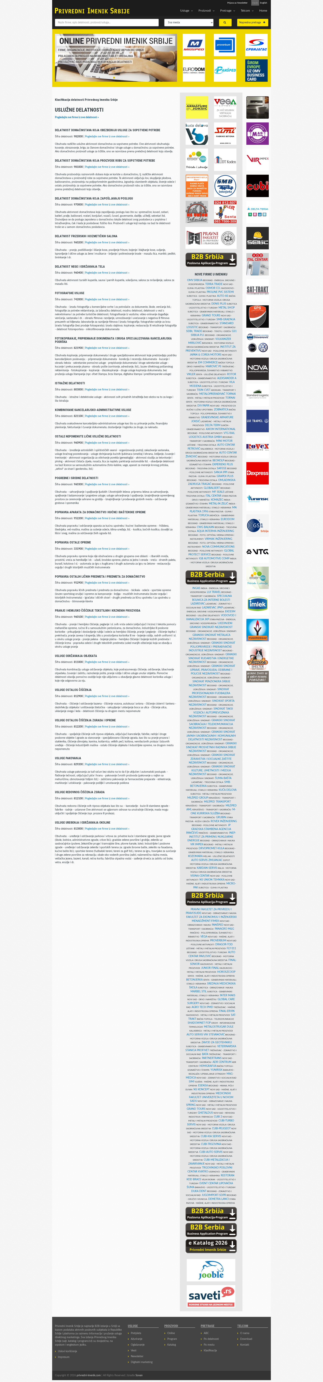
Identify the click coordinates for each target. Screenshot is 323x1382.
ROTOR (231, 374)
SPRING (191, 1105)
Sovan (139, 1375)
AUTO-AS (222, 296)
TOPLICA (203, 515)
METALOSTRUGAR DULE (218, 1027)
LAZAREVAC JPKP (212, 607)
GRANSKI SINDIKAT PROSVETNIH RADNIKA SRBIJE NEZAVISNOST (211, 747)
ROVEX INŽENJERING (224, 821)
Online (171, 1333)
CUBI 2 (218, 1116)
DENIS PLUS (218, 304)
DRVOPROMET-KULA (211, 848)
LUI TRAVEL (214, 592)
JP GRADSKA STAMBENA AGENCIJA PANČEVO (208, 829)
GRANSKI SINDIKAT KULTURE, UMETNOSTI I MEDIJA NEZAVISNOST (212, 770)
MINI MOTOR (224, 441)
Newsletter (137, 1356)
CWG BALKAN (205, 527)
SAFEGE (221, 468)
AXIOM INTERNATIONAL (221, 429)
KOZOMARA (195, 856)
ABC (206, 1333)
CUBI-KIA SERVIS (211, 1136)
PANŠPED (217, 925)
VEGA (203, 936)
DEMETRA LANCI (218, 1199)
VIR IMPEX (196, 844)
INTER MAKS (227, 995)
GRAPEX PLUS (225, 476)
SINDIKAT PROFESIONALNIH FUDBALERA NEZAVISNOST (209, 693)
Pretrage (225, 10)
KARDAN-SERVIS (207, 868)
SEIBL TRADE (194, 331)
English (263, 3)
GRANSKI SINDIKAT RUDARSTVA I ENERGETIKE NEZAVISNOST (212, 658)
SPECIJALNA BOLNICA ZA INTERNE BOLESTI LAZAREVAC (211, 600)
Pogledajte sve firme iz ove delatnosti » (77, 117)
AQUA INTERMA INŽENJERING (215, 531)
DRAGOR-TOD (224, 944)
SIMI (191, 1081)
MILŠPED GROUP (197, 798)
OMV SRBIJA (194, 280)
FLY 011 (231, 948)
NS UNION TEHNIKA (211, 879)
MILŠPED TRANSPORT (217, 801)
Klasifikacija (210, 1350)
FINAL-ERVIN (227, 1011)
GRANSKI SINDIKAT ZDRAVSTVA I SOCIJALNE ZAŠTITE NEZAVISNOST (212, 759)
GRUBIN (221, 817)
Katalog (171, 1345)
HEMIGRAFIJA (207, 1066)
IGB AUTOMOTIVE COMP (214, 558)
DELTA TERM (212, 425)
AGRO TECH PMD (202, 1007)
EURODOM (227, 519)
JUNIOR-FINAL (210, 968)
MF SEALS (218, 492)
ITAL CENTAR (213, 496)
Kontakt (244, 1345)
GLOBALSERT (212, 488)
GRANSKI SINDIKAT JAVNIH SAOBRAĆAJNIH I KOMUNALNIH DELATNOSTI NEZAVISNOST (211, 736)
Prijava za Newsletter (237, 3)
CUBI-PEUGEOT (221, 1128)
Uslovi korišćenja (67, 1351)
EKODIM (230, 611)
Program (172, 1339)
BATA (205, 1054)
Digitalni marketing (142, 1362)
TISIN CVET (203, 390)
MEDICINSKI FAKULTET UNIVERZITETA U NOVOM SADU (211, 1097)
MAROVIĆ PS (213, 366)
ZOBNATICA (221, 409)
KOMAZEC (217, 499)
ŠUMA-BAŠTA (223, 778)
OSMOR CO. (213, 288)
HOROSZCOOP (226, 972)
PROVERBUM (218, 940)
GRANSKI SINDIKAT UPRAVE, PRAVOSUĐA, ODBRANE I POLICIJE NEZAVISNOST (212, 670)
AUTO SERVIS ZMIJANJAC (206, 860)
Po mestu (209, 1345)
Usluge (184, 10)
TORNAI (230, 398)
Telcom (245, 10)
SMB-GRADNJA (225, 319)
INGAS (196, 588)
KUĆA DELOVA (227, 790)
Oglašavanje (137, 1345)
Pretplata (136, 1333)
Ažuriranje (136, 1339)
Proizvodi (205, 10)
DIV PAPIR (203, 405)
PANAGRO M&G (224, 929)
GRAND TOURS (211, 315)
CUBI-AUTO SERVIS (211, 1152)
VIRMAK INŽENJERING (218, 539)
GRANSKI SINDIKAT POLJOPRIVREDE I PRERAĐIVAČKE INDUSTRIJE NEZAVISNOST (212, 647)
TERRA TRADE (213, 284)
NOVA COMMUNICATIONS (218, 547)
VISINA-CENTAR (200, 876)
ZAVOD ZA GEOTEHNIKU (217, 1042)
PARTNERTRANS (212, 1058)
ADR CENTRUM (222, 1062)
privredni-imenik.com (89, 1375)
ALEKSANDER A (226, 378)
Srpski (255, 3)
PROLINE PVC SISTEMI (220, 292)
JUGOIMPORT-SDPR (214, 1195)
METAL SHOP (227, 307)
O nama (244, 1333)
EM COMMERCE (208, 362)
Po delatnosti (211, 1339)
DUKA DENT (198, 1191)
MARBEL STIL (198, 991)
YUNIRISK (216, 1070)
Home (263, 10)
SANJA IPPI (220, 472)
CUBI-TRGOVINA (211, 1144)
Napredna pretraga (251, 22)
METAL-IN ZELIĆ (218, 503)
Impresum (64, 1357)
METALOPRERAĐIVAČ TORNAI (217, 394)
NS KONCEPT (201, 1089)
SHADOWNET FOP (199, 1023)
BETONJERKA (194, 980)
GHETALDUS (205, 1113)
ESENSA (203, 1085)
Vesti (133, 1350)
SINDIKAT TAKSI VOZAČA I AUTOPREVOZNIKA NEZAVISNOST (211, 713)
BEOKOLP (218, 460)
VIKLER (191, 374)
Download (246, 1339)
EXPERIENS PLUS (222, 464)
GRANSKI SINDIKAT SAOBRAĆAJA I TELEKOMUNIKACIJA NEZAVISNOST (212, 724)
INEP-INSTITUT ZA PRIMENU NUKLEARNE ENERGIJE (211, 837)
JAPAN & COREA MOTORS (206, 354)
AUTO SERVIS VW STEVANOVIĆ (206, 1034)
